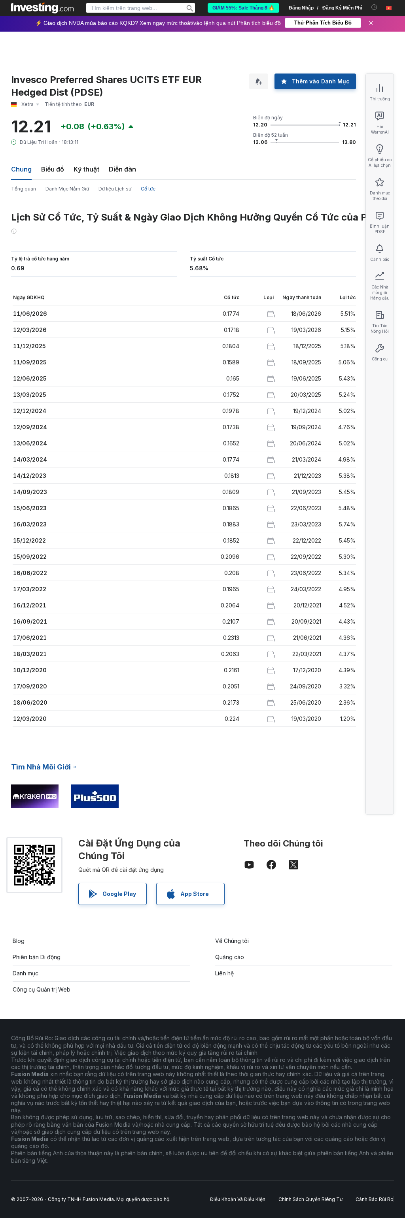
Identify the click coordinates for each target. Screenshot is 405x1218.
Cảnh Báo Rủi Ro (375, 1199)
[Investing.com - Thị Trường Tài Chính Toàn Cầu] (42, 7)
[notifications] (374, 7)
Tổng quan (23, 189)
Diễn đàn (122, 169)
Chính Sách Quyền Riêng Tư (310, 1199)
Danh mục (25, 973)
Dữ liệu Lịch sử (114, 189)
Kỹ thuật (86, 169)
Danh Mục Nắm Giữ (67, 189)
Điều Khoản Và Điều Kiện (237, 1199)
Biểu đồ (52, 169)
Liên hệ (224, 973)
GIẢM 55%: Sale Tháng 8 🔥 (243, 8)
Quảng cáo (229, 957)
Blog (19, 940)
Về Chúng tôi (232, 940)
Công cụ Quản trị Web (41, 989)
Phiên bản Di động (37, 957)
